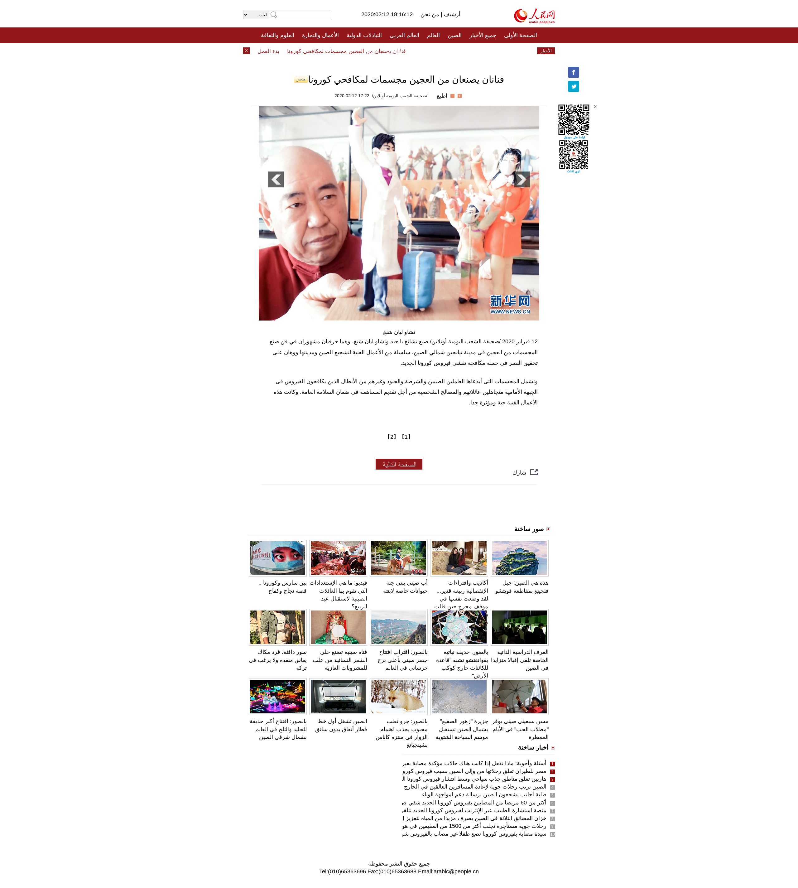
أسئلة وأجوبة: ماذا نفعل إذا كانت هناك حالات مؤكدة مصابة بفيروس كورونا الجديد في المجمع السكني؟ (429, 763)
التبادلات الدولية (364, 35)
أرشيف (451, 14)
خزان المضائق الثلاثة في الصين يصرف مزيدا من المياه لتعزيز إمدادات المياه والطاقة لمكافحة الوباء (432, 818)
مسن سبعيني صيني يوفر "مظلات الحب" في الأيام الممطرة (520, 729)
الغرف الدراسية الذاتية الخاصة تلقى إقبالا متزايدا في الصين (520, 660)
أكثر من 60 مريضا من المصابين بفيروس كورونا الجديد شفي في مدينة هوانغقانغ (454, 802)
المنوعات (421, 51)
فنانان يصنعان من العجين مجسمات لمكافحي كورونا (362, 51)
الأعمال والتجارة (320, 35)
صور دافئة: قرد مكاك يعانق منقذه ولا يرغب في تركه (278, 660)
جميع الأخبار (482, 35)
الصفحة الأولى (520, 35)
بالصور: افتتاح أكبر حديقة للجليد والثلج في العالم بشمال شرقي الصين (278, 729)
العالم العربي (404, 35)
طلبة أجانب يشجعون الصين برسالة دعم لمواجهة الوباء (484, 794)
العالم (433, 35)
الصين (455, 35)
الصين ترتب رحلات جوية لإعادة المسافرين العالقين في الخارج (475, 787)
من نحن (431, 14)
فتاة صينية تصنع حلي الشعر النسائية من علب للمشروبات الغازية (340, 660)
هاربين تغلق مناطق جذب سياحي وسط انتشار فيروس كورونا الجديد (469, 779)
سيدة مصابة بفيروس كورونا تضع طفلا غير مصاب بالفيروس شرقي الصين (462, 834)
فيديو (372, 51)
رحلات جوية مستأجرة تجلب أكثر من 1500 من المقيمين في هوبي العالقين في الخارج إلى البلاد (437, 826)
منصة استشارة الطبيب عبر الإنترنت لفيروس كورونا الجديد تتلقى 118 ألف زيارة (455, 810)
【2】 (392, 437)
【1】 (406, 437)
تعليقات (394, 51)
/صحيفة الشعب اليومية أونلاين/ (399, 95)
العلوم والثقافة (277, 35)
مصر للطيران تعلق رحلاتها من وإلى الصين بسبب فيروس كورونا (472, 771)
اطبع (442, 96)
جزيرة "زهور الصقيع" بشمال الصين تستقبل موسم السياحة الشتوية (462, 729)
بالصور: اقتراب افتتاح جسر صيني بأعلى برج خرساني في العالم (402, 660)
